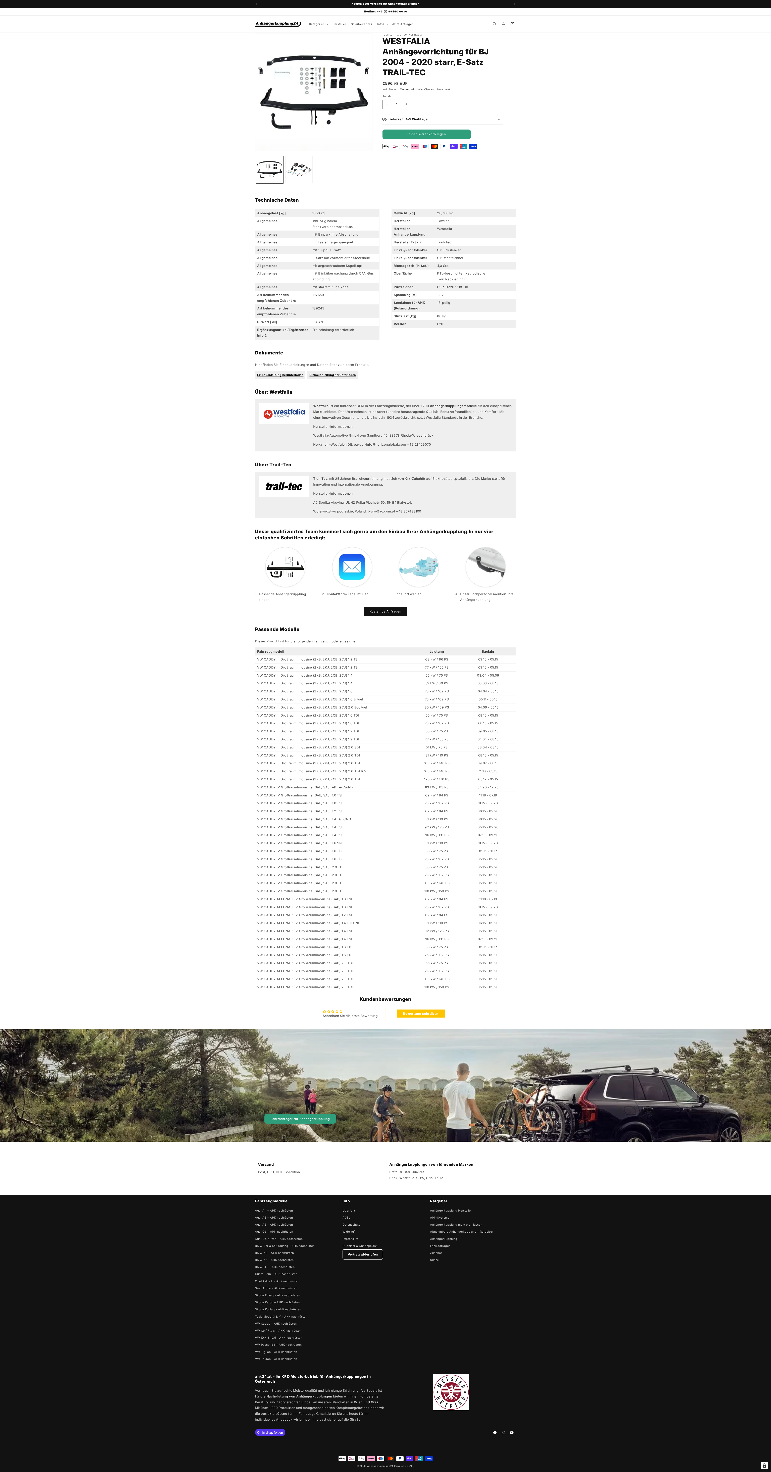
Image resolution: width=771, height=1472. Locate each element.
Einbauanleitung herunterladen (280, 375)
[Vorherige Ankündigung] (256, 4)
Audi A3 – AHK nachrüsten (274, 1217)
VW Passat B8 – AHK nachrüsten (278, 1344)
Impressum (350, 1238)
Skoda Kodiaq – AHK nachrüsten (278, 1309)
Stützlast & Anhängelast (360, 1245)
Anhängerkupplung (443, 1238)
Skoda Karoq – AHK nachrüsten (277, 1302)
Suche (434, 1259)
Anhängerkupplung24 (380, 1466)
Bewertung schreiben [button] (420, 1014)
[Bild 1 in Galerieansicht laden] (269, 169)
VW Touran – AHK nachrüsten (276, 1358)
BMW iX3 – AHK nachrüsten (275, 1267)
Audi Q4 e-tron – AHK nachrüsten (279, 1238)
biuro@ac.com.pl (381, 511)
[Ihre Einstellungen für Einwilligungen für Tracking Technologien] (764, 1465)
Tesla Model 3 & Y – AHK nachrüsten (281, 1316)
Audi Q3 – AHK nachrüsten (274, 1231)
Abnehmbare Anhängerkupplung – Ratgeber (461, 1231)
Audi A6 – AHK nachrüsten (274, 1224)
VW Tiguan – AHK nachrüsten (276, 1351)
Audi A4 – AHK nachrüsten (274, 1210)
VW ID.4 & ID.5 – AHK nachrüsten (278, 1337)
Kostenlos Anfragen (385, 611)
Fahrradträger (440, 1245)
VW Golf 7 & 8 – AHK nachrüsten (278, 1330)
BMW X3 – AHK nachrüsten (274, 1252)
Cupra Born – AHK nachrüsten (276, 1274)
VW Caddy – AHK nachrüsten (276, 1323)
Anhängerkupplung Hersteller (451, 1210)
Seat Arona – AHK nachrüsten (276, 1288)
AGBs (346, 1217)
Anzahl (386, 96)
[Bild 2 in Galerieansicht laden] (299, 169)
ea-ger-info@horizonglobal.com (380, 444)
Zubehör (436, 1252)
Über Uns (349, 1210)
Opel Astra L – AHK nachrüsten (277, 1281)
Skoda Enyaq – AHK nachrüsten (277, 1295)
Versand (405, 89)
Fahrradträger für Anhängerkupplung (300, 1119)
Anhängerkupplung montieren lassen (456, 1224)
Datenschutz (352, 1224)
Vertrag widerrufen (363, 1254)
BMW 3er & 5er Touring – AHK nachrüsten (285, 1245)
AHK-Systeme (440, 1217)
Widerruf (349, 1231)
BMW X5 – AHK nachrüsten (274, 1259)
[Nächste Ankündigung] (514, 4)
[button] (318, 24)
